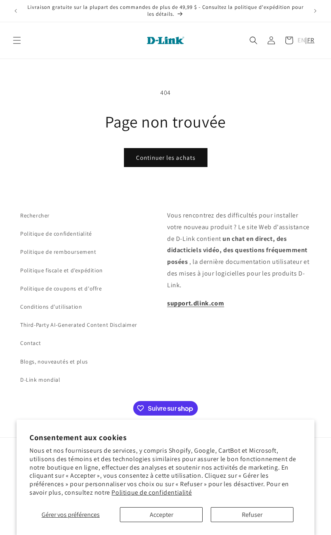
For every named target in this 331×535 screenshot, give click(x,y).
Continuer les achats (165, 157)
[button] (17, 40)
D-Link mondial (40, 379)
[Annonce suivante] (315, 11)
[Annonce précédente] (16, 11)
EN (301, 40)
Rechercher (35, 215)
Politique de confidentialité (151, 492)
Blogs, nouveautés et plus (54, 361)
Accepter (161, 514)
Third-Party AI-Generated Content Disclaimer (78, 324)
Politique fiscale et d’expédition (61, 270)
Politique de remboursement (58, 251)
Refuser (252, 514)
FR (310, 40)
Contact (30, 343)
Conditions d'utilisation (51, 306)
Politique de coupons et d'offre (61, 288)
